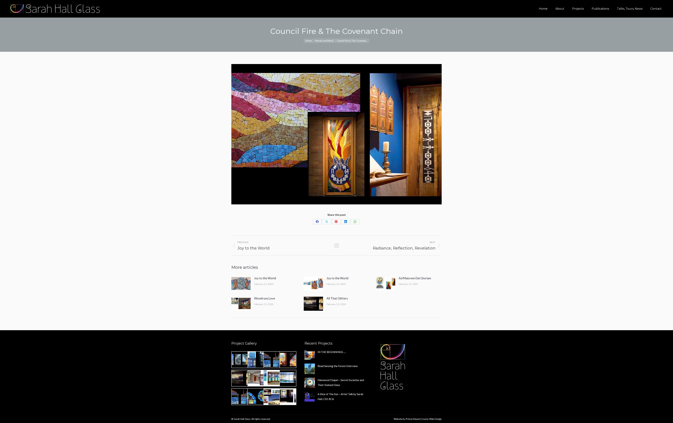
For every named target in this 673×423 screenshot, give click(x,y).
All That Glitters (337, 298)
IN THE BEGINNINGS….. (332, 352)
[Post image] (241, 284)
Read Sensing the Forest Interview (338, 366)
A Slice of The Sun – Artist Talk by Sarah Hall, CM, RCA (340, 396)
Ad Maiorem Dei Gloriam (415, 278)
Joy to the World (265, 278)
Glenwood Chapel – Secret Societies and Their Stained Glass (341, 382)
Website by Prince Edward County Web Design (418, 419)
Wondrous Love (264, 298)
